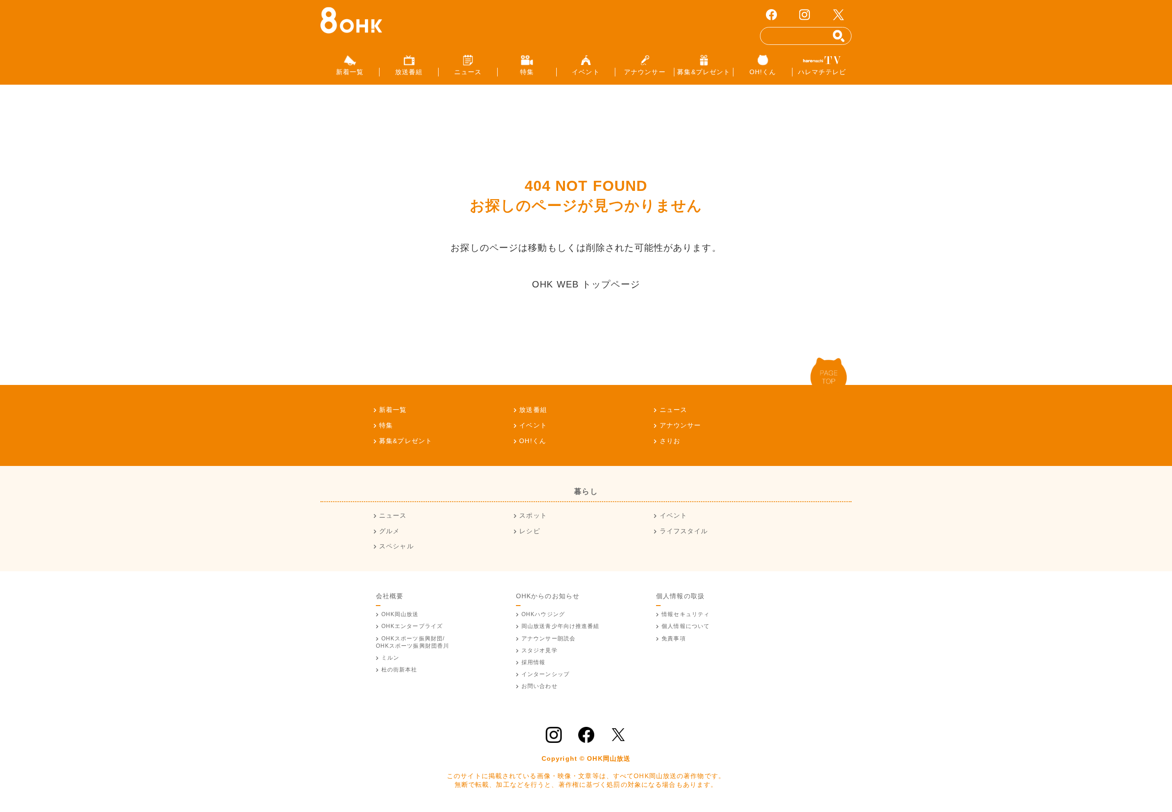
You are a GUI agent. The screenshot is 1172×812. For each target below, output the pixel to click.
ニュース (673, 409)
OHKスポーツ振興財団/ (413, 642)
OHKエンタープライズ (412, 626)
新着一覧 (393, 409)
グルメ (389, 531)
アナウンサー (680, 425)
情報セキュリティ (686, 614)
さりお (670, 440)
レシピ (529, 531)
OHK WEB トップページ (586, 284)
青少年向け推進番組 (560, 626)
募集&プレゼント (405, 440)
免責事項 (673, 638)
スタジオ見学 (539, 650)
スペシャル (396, 546)
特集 (386, 425)
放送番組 (533, 409)
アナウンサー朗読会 (548, 638)
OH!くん (532, 440)
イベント (533, 425)
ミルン (390, 658)
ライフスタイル (684, 531)
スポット (533, 515)
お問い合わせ (539, 686)
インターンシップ (545, 674)
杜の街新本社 (399, 669)
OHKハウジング (543, 614)
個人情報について (686, 626)
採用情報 (533, 662)
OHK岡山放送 (400, 614)
